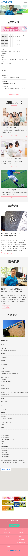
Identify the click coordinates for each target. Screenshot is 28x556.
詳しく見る (14, 135)
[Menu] (25, 3)
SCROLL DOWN (14, 10)
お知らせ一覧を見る (14, 94)
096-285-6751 (14, 521)
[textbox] (4, 37)
